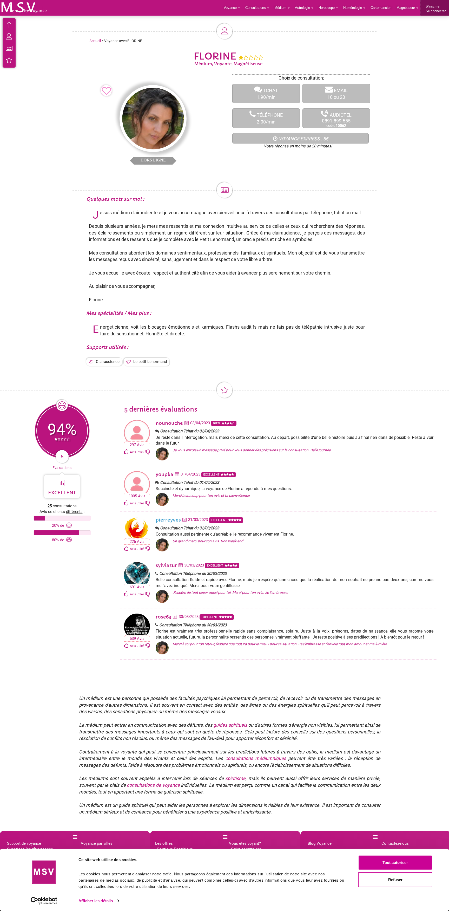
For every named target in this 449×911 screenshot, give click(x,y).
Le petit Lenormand (150, 361)
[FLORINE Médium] (24, 7)
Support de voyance (24, 843)
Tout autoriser (395, 862)
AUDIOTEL (337, 118)
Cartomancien (381, 8)
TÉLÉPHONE (269, 118)
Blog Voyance (320, 843)
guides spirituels (230, 725)
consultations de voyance (153, 785)
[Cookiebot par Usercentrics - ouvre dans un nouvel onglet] (44, 901)
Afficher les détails (95, 901)
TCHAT (267, 94)
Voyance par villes (97, 843)
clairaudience (286, 233)
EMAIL (337, 94)
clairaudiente (144, 212)
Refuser (395, 879)
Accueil (95, 41)
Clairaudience (108, 361)
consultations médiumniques (255, 758)
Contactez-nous (395, 843)
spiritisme (235, 778)
